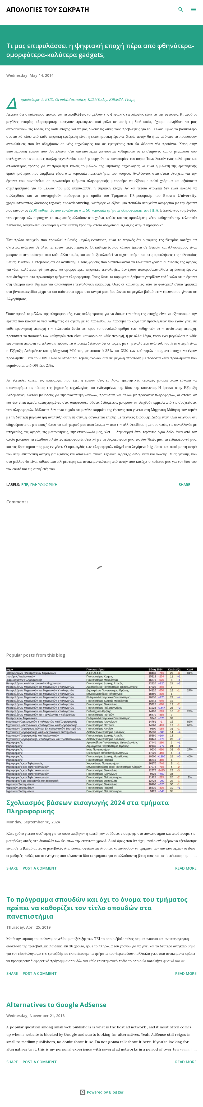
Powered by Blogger (104, 1092)
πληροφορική (43, 484)
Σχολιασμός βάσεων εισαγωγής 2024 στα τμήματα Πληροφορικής (87, 806)
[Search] (181, 9)
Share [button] (184, 484)
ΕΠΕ (49, 99)
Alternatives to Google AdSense (56, 1004)
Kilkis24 (116, 99)
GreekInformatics (70, 99)
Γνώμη (130, 99)
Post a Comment (40, 868)
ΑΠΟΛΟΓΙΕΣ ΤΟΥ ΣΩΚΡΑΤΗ (47, 9)
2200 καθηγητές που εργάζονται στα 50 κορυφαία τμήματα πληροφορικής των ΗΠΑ (93, 210)
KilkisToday (97, 99)
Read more (186, 868)
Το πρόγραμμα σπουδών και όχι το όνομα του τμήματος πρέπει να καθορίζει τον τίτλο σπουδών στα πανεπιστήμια (97, 907)
